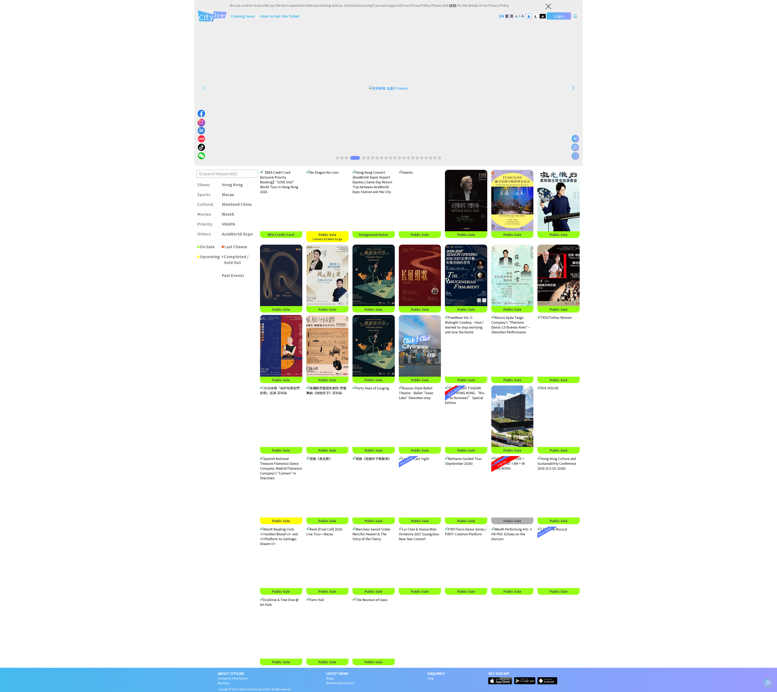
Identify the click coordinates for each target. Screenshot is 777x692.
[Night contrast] (536, 16)
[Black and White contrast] (542, 16)
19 (426, 158)
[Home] (575, 16)
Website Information (340, 683)
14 (403, 158)
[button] (200, 174)
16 (412, 158)
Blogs (330, 678)
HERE (453, 5)
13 (399, 158)
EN (501, 16)
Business (224, 683)
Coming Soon (243, 16)
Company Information (233, 678)
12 (395, 158)
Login (559, 16)
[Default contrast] (529, 16)
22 (439, 158)
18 (421, 158)
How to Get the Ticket (280, 16)
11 (390, 158)
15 (408, 158)
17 (417, 158)
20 (430, 158)
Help (431, 678)
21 (435, 158)
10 (386, 158)
